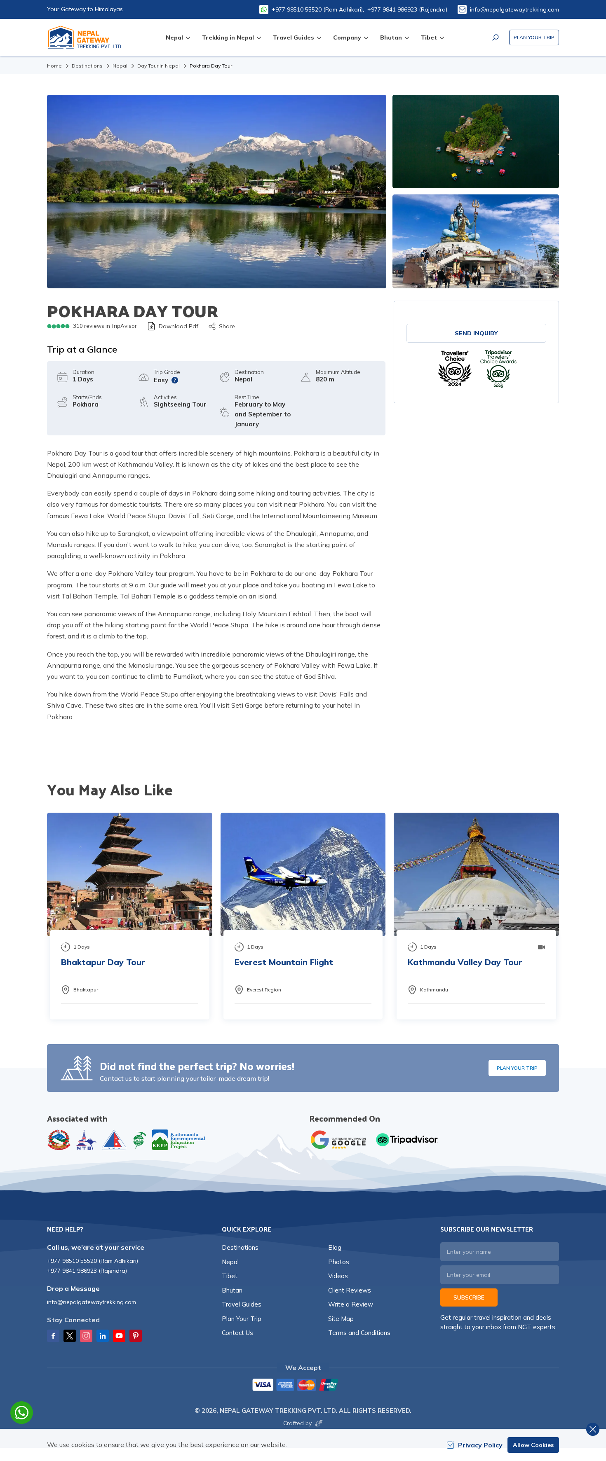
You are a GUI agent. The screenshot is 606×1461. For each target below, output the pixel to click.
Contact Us (237, 1333)
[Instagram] (86, 1336)
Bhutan (232, 1290)
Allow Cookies (533, 1445)
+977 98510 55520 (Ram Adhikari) (92, 1261)
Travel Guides (241, 1304)
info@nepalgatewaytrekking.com (514, 9)
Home (54, 66)
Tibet (229, 1276)
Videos (338, 1276)
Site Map (341, 1319)
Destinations (87, 66)
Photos (338, 1262)
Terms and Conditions (359, 1333)
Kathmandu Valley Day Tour (465, 962)
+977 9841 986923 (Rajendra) (407, 9)
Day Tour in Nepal (158, 66)
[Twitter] (69, 1336)
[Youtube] (119, 1336)
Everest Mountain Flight (284, 962)
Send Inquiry (476, 333)
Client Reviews (349, 1290)
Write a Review (350, 1304)
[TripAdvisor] (454, 368)
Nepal (120, 66)
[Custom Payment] (303, 1385)
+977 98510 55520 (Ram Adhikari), (318, 9)
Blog (334, 1247)
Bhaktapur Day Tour (103, 962)
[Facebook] (53, 1336)
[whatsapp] (21, 1412)
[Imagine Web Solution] (317, 1423)
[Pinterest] (135, 1336)
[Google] (340, 1139)
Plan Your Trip (534, 37)
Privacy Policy (480, 1445)
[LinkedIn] (102, 1336)
